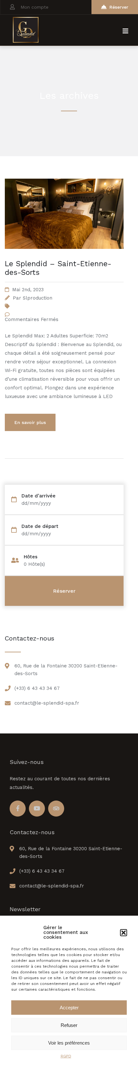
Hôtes (31, 557)
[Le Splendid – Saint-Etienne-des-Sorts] (64, 257)
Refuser (69, 1025)
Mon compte (34, 7)
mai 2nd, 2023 (28, 289)
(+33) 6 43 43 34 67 (37, 688)
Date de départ (40, 526)
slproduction (37, 298)
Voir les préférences (69, 1043)
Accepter (69, 1007)
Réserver (118, 7)
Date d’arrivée (39, 496)
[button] (123, 932)
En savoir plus (30, 422)
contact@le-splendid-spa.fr (46, 703)
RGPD (66, 1056)
